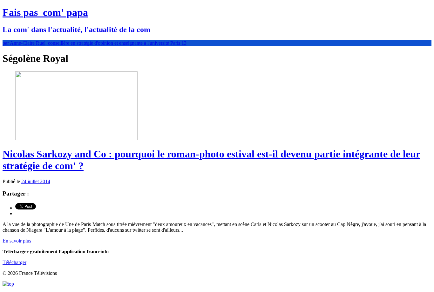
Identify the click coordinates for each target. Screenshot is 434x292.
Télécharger (14, 262)
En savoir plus (17, 240)
